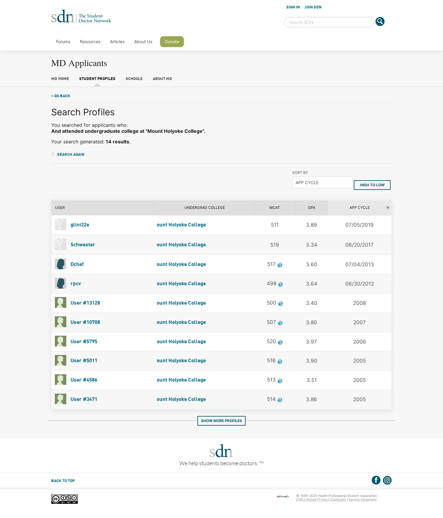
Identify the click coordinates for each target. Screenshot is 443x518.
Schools (134, 79)
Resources (90, 41)
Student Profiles (97, 79)
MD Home (60, 79)
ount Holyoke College (181, 225)
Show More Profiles (221, 420)
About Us (143, 41)
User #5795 (83, 341)
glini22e (79, 225)
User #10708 (84, 322)
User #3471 (83, 399)
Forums (63, 41)
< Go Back (60, 96)
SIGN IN (293, 7)
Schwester (82, 245)
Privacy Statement (332, 499)
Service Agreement (362, 499)
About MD (162, 79)
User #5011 (83, 360)
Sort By (300, 172)
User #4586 (83, 380)
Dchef (76, 264)
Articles (117, 41)
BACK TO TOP (63, 481)
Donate (172, 41)
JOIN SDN (313, 7)
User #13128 (84, 303)
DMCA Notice (306, 499)
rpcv (75, 283)
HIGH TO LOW (372, 185)
